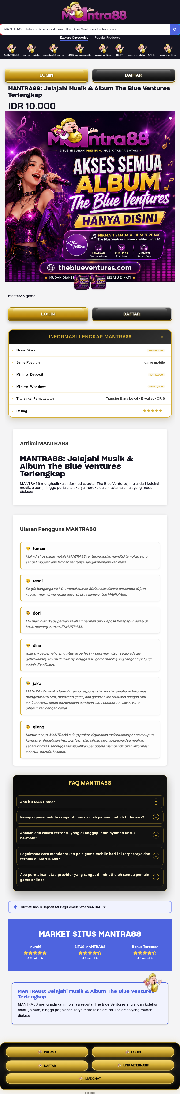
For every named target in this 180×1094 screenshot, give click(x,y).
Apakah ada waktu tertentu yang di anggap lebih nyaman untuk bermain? (78, 835)
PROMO (50, 1050)
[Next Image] (171, 197)
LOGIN (46, 75)
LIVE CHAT (93, 1079)
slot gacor (90, 1092)
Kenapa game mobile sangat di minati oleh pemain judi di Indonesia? (82, 817)
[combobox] (85, 29)
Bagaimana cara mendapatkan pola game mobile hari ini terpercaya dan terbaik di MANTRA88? (85, 856)
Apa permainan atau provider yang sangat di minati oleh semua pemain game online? (84, 877)
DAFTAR (133, 75)
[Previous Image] (8, 197)
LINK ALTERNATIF (136, 1065)
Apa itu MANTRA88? (37, 801)
